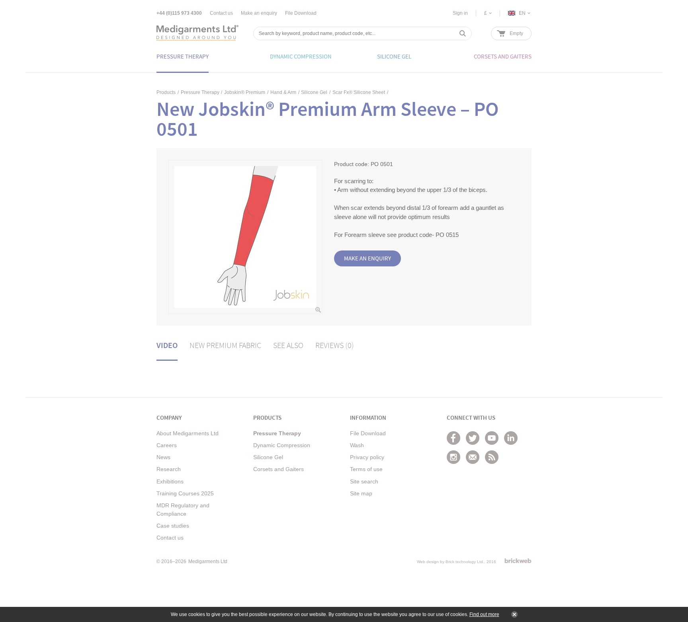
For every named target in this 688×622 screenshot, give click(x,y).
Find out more (484, 614)
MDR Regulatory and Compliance (182, 509)
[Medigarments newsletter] (472, 457)
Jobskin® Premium (244, 92)
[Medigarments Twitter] (472, 438)
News (163, 457)
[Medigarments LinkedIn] (510, 438)
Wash (357, 445)
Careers (166, 445)
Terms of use (366, 469)
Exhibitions (170, 481)
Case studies (172, 525)
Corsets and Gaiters (278, 469)
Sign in (460, 13)
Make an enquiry (259, 13)
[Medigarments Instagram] (453, 457)
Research (168, 469)
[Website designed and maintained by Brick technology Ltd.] (518, 560)
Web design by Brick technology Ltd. (450, 561)
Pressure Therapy (200, 92)
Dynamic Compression (281, 445)
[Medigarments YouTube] (491, 438)
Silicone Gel (314, 92)
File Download (301, 13)
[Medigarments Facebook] (453, 438)
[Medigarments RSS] (491, 457)
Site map (361, 493)
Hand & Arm (283, 92)
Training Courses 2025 (185, 493)
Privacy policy (367, 457)
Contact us (221, 13)
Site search (364, 481)
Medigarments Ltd (207, 561)
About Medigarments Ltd (187, 433)
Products (166, 92)
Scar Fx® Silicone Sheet (358, 92)
